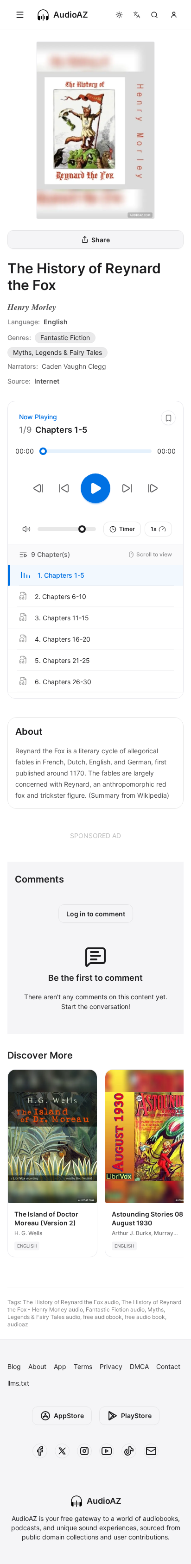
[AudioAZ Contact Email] (151, 1451)
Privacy (111, 1366)
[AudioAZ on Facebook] (39, 1451)
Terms (83, 1366)
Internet (46, 381)
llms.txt (18, 1383)
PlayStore (136, 1415)
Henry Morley (31, 307)
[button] (95, 575)
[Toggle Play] (95, 488)
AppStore (69, 1415)
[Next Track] (153, 488)
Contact (168, 1366)
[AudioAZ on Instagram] (84, 1451)
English (56, 322)
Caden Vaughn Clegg (74, 366)
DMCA (139, 1366)
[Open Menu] (19, 15)
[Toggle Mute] (26, 529)
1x (154, 528)
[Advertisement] (95, 835)
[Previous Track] (38, 488)
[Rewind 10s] (64, 488)
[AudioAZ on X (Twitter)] (62, 1451)
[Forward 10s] (127, 488)
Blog (14, 1366)
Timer (127, 528)
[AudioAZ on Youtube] (106, 1451)
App (60, 1366)
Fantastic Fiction (65, 337)
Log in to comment (95, 914)
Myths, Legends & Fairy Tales (57, 352)
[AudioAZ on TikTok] (128, 1451)
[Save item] (168, 417)
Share (100, 240)
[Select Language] (137, 14)
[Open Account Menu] (174, 14)
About (37, 1366)
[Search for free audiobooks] (154, 14)
